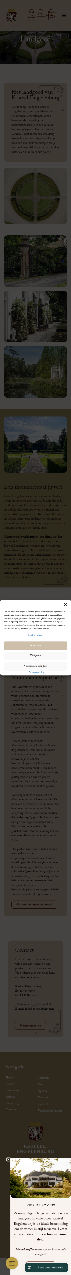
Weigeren (35, 656)
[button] (65, 604)
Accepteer (35, 645)
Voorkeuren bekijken (35, 666)
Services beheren (35, 635)
